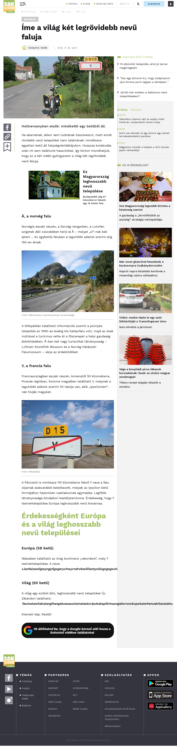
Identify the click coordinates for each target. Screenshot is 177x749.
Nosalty (52, 709)
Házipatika (54, 716)
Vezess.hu (54, 695)
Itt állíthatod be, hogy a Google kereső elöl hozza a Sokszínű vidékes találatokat (72, 630)
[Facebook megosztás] (7, 127)
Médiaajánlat (113, 726)
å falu (82, 11)
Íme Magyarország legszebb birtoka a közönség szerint (144, 207)
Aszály (86, 3)
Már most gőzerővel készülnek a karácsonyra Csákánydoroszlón (141, 263)
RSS (107, 681)
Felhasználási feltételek (120, 709)
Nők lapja (78, 702)
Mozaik (30, 19)
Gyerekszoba (80, 688)
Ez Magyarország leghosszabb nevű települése (95, 181)
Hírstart (53, 688)
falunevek (30, 11)
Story (76, 681)
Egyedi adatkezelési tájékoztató (117, 717)
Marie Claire (80, 709)
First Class (55, 702)
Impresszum (112, 702)
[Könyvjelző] (7, 147)
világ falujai (50, 11)
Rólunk (109, 695)
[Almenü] (22, 4)
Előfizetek (154, 4)
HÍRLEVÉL (110, 688)
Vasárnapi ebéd (104, 3)
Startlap (53, 681)
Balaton (26, 705)
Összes (136, 109)
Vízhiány (72, 3)
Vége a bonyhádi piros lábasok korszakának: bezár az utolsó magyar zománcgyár (144, 373)
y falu (68, 11)
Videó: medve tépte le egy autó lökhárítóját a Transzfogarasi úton (142, 319)
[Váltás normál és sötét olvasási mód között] (138, 4)
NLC (75, 695)
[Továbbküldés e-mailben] (7, 137)
